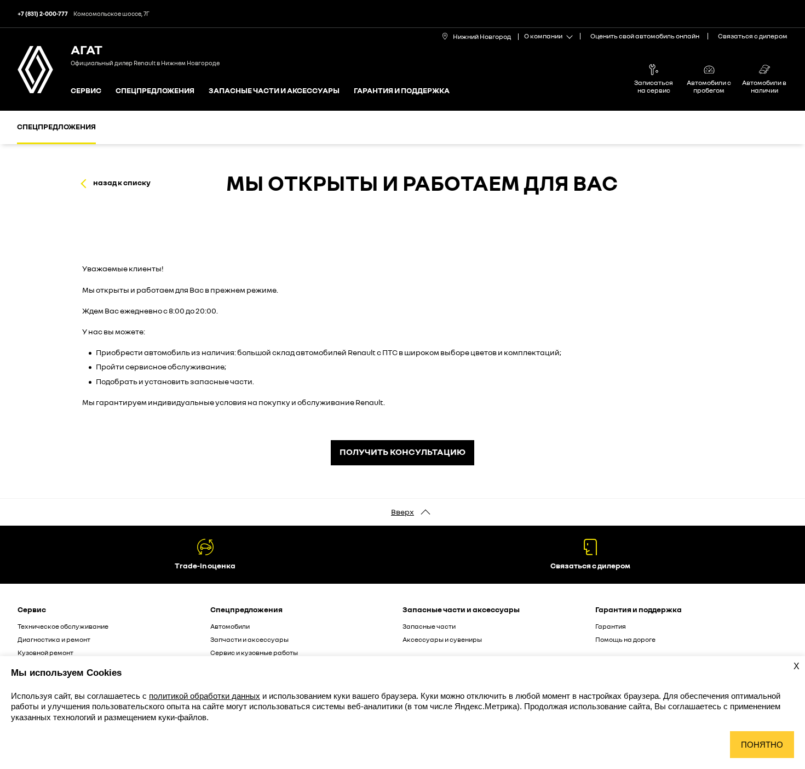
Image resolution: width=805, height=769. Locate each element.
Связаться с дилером (752, 36)
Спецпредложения (155, 91)
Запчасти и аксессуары (249, 639)
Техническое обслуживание (63, 626)
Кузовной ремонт (45, 652)
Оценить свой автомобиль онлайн (644, 36)
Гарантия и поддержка (402, 91)
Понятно (762, 744)
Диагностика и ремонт (54, 639)
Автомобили (230, 626)
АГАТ (86, 49)
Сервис (86, 91)
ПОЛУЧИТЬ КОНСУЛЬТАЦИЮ (402, 451)
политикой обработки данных (204, 695)
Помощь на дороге (625, 639)
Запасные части (429, 626)
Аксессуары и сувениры (442, 639)
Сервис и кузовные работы (254, 652)
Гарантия (610, 626)
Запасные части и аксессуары (274, 91)
